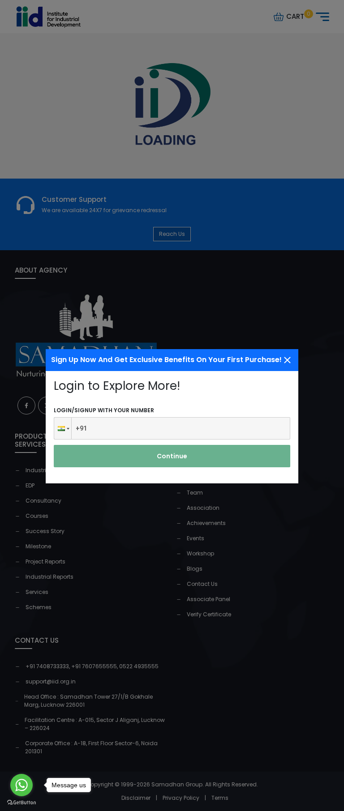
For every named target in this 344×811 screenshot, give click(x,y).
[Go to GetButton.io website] (21, 802)
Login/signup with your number (104, 410)
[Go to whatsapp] (21, 785)
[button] (62, 428)
